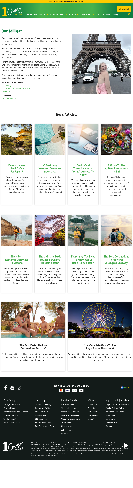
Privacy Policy (111, 415)
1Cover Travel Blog (43, 404)
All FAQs (64, 433)
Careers (91, 419)
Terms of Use (111, 422)
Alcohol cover (66, 426)
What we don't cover (11, 422)
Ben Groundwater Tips (44, 426)
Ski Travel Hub (41, 419)
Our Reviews (93, 415)
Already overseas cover (70, 419)
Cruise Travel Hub (42, 415)
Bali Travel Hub (41, 411)
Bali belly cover (67, 429)
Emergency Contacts (12, 415)
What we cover (9, 419)
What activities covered (70, 415)
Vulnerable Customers (115, 411)
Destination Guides (43, 408)
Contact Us (92, 404)
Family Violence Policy (115, 408)
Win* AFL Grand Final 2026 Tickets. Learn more (66, 1)
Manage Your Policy (11, 404)
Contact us (124, 9)
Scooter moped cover (70, 411)
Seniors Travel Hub (43, 422)
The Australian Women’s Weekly (17, 88)
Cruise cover (66, 422)
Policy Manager (119, 14)
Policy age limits (67, 404)
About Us (91, 408)
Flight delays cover (69, 408)
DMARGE (6, 91)
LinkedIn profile (9, 99)
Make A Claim (104, 14)
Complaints (110, 419)
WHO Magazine (9, 85)
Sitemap (109, 426)
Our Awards (93, 411)
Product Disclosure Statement (15, 411)
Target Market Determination (117, 404)
